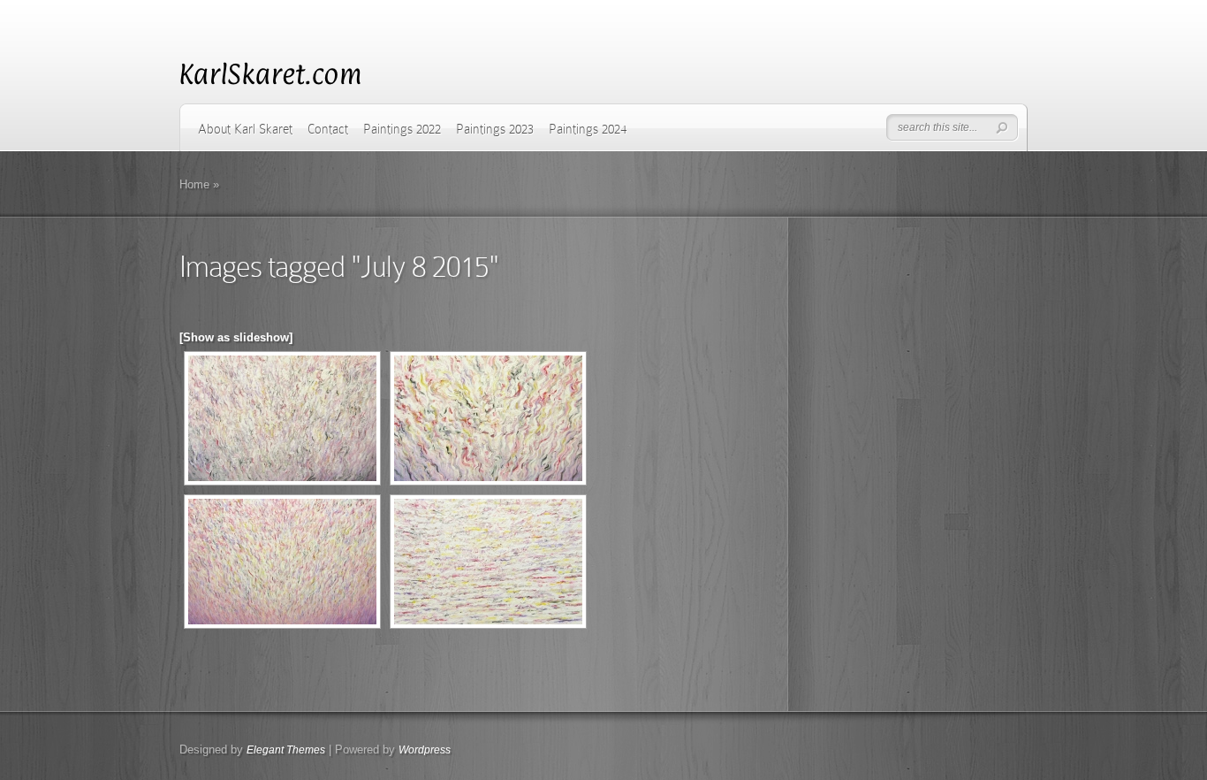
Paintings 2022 (402, 129)
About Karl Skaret (245, 129)
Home (194, 184)
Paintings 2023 (495, 129)
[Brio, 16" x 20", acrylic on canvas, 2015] (488, 418)
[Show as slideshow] (235, 337)
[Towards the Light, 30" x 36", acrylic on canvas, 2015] (282, 561)
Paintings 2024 (587, 129)
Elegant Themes (286, 750)
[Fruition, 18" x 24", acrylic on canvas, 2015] (488, 561)
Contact (327, 129)
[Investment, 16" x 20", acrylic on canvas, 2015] (282, 418)
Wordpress (425, 750)
